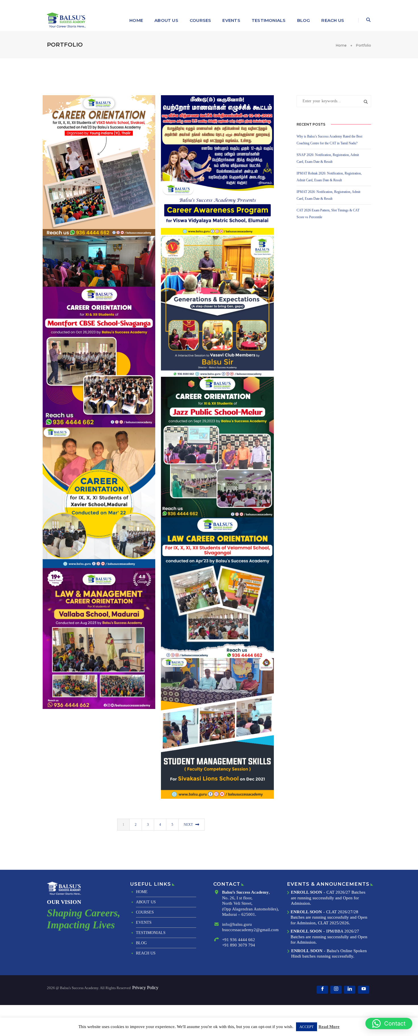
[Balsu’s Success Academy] (67, 20)
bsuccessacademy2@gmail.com (250, 929)
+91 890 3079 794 (238, 945)
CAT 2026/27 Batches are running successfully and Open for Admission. (328, 898)
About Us (166, 20)
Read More (329, 1026)
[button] (388, 1023)
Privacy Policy (145, 987)
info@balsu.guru (237, 924)
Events (231, 20)
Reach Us (332, 20)
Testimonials (269, 20)
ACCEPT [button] (306, 1027)
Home (136, 20)
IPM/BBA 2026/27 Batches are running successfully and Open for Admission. (329, 937)
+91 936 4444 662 (238, 939)
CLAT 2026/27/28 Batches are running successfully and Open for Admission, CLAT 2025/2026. (329, 917)
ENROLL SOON (306, 892)
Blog (303, 20)
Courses (200, 20)
